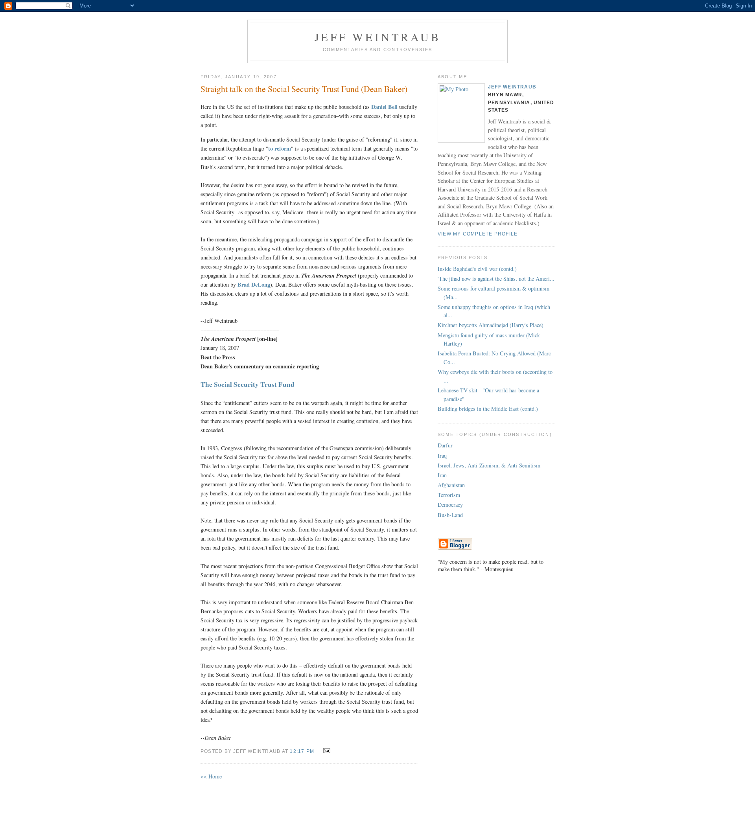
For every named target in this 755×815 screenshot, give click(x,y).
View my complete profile (477, 234)
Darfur (445, 445)
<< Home (211, 776)
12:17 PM (302, 751)
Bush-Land (450, 515)
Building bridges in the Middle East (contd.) (488, 408)
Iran (442, 475)
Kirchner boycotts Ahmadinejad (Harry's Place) (490, 325)
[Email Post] (325, 750)
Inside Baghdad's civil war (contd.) (477, 268)
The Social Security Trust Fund (248, 384)
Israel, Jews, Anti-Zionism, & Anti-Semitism (489, 465)
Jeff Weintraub (378, 36)
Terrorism (449, 495)
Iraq (442, 455)
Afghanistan (451, 485)
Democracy (450, 504)
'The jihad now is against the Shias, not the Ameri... (496, 278)
